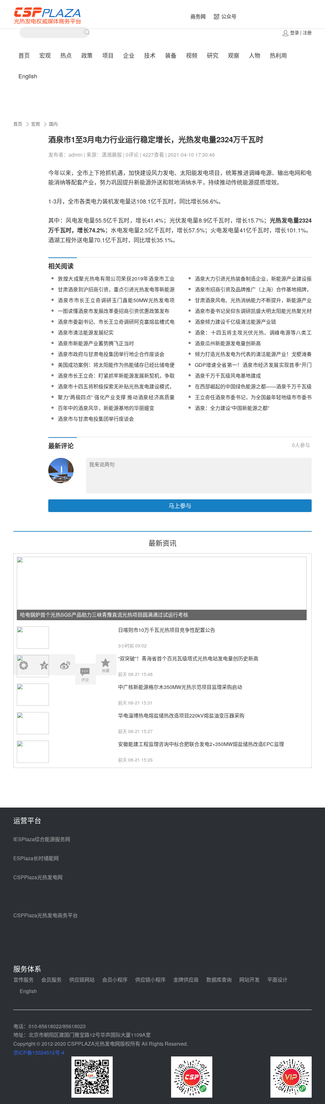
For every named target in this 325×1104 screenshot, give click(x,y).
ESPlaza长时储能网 (36, 858)
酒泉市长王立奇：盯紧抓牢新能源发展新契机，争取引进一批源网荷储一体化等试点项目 (116, 379)
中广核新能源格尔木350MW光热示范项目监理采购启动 (180, 687)
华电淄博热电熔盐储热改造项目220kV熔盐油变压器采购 (181, 715)
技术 (150, 55)
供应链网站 (82, 979)
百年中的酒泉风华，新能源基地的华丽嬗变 (106, 408)
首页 (24, 55)
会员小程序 (115, 979)
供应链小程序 (150, 979)
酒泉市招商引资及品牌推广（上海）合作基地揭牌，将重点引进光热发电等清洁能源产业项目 (253, 293)
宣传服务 (23, 979)
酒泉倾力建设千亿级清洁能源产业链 (235, 321)
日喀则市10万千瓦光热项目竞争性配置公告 (166, 629)
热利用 (278, 55)
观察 (233, 55)
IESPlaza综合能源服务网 (41, 839)
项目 (108, 55)
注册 (307, 32)
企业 (129, 55)
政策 (87, 55)
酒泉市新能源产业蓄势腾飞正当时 (96, 343)
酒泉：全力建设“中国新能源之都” (232, 408)
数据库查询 (219, 979)
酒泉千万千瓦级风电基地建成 (228, 375)
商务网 (198, 16)
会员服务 (51, 979)
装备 (170, 55)
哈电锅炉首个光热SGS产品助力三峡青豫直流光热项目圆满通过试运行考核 (104, 614)
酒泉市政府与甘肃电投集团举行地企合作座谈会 (111, 354)
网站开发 (249, 979)
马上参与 (180, 505)
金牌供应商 (186, 979)
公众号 (228, 16)
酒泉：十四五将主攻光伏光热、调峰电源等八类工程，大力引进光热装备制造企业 (253, 336)
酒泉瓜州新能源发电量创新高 (228, 343)
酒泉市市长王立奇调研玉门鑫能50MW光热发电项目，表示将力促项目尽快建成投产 (116, 303)
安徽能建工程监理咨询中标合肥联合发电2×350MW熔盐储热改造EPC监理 (201, 744)
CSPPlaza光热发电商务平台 (45, 915)
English (27, 76)
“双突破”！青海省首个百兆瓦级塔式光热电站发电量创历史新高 (188, 658)
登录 (294, 32)
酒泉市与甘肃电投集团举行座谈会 (96, 418)
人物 (254, 55)
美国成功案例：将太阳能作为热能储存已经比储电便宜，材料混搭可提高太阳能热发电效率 (116, 368)
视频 (191, 55)
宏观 (45, 55)
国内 (53, 123)
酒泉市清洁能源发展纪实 (86, 332)
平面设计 (277, 979)
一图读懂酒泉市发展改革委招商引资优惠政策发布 (113, 311)
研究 (212, 55)
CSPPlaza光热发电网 (38, 877)
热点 (66, 55)
